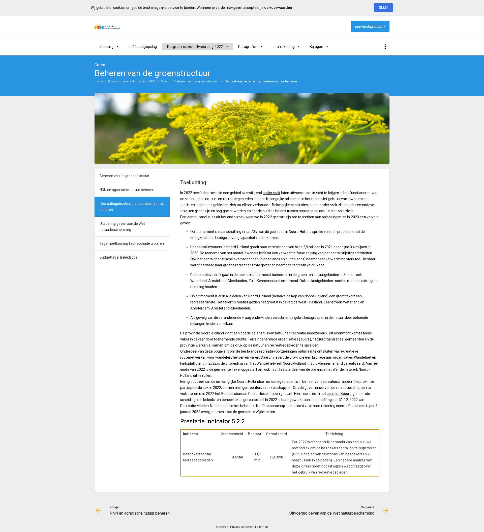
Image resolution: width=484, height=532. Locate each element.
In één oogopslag (143, 47)
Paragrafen (248, 47)
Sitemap (262, 526)
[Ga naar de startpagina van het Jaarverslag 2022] (107, 26)
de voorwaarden (278, 8)
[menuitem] (109, 46)
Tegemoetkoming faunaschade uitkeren (132, 243)
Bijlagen (316, 47)
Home (99, 81)
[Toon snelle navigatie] (385, 46)
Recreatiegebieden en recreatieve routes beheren (261, 81)
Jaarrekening (284, 47)
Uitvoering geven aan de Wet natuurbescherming (122, 227)
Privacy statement (242, 526)
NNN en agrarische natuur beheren (127, 190)
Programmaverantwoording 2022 (195, 47)
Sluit (383, 8)
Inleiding (106, 47)
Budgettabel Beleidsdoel (119, 257)
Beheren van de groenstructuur (197, 81)
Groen (165, 81)
